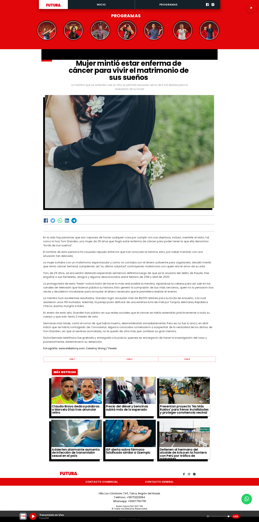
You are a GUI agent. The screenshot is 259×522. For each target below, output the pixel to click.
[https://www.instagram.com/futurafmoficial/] (213, 8)
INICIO (101, 4)
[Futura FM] (47, 30)
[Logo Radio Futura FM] (53, 7)
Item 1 (72, 359)
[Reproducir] (251, 8)
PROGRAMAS (168, 4)
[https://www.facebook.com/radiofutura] (207, 8)
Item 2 (130, 359)
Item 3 (187, 359)
